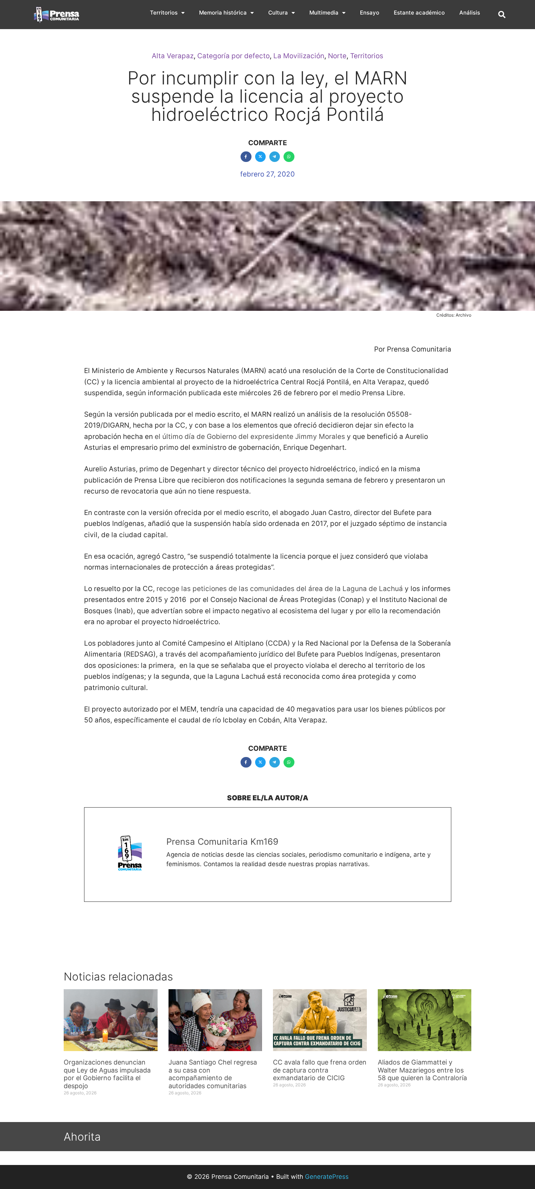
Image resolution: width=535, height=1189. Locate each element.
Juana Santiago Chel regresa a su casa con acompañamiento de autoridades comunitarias (213, 1074)
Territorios (164, 12)
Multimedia (323, 12)
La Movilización (298, 56)
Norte (337, 56)
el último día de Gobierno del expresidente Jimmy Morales (250, 436)
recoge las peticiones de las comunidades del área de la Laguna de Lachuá (279, 588)
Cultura (278, 12)
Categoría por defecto (233, 56)
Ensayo (369, 12)
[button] (502, 14)
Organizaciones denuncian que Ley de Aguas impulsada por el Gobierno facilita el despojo (107, 1074)
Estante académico (419, 12)
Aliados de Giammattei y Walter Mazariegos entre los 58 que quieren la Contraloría (422, 1070)
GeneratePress (327, 1176)
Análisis (469, 12)
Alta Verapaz (173, 56)
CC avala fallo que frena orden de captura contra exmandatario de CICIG (319, 1070)
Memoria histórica (223, 12)
